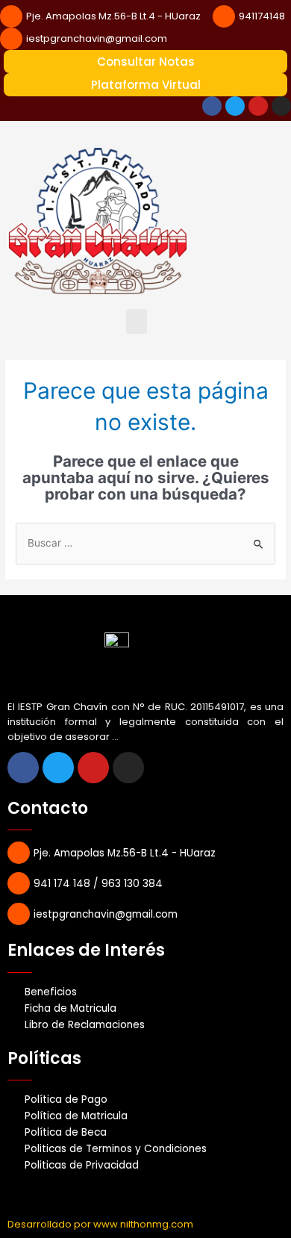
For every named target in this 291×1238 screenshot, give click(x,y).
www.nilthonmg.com (143, 1224)
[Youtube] (258, 106)
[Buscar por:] (145, 543)
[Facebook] (212, 106)
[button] (136, 321)
